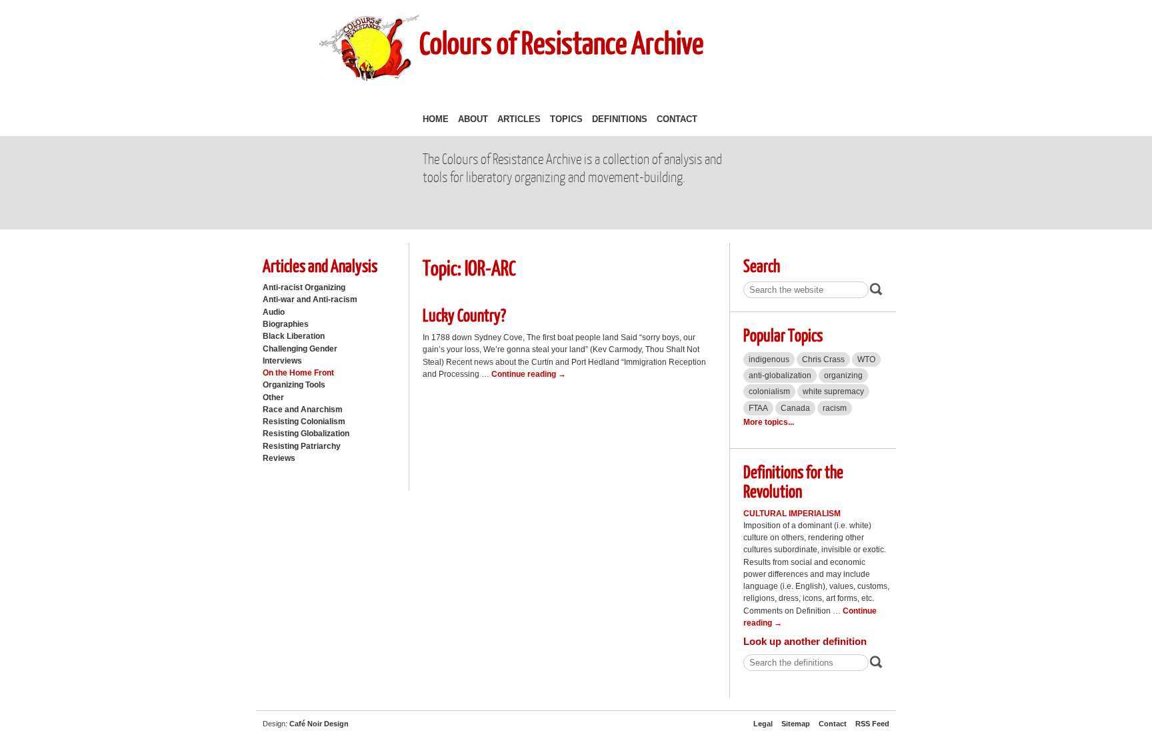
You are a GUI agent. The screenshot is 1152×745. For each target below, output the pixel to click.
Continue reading (528, 374)
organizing (843, 375)
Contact (677, 119)
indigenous (769, 359)
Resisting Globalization (306, 433)
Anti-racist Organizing (304, 287)
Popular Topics (783, 334)
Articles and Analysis (320, 265)
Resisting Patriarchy (302, 446)
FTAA (758, 408)
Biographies (286, 324)
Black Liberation (294, 336)
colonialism (769, 391)
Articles (519, 119)
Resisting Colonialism (304, 421)
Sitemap (795, 724)
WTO (866, 359)
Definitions (619, 119)
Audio (274, 312)
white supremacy (833, 391)
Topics (566, 119)
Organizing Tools (294, 385)
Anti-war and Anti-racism (310, 299)
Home (436, 119)
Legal (763, 724)
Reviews (279, 458)
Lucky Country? (464, 314)
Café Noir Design (319, 724)
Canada (795, 408)
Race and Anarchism (303, 409)
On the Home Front (298, 373)
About (473, 119)
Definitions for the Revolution (793, 481)
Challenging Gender (300, 348)
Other (273, 397)
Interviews (282, 360)
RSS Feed (872, 724)
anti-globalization (780, 375)
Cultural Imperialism (792, 513)
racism (835, 408)
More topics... (768, 422)
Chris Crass (823, 359)
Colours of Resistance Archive (561, 42)
